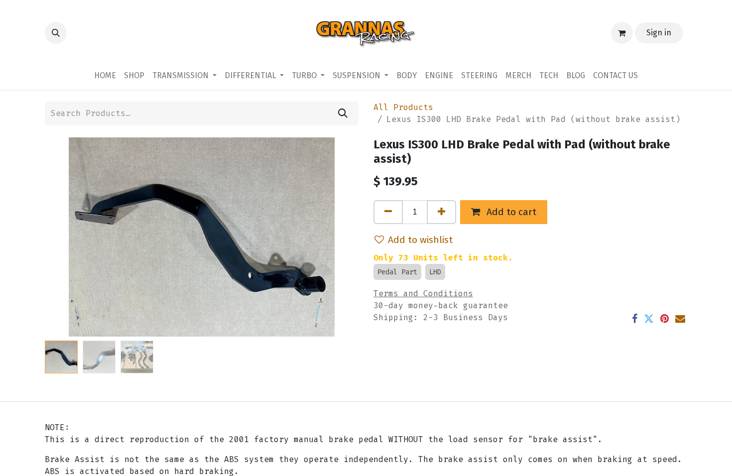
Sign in (658, 32)
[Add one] (441, 212)
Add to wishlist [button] (420, 239)
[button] (56, 33)
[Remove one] (388, 212)
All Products (403, 107)
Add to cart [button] (510, 212)
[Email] (680, 319)
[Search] (343, 113)
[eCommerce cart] (622, 33)
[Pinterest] (664, 319)
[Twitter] (649, 319)
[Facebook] (634, 319)
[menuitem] (105, 76)
